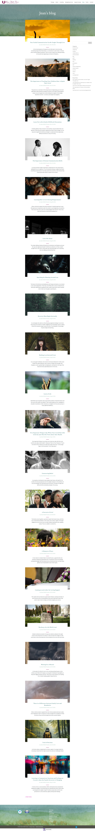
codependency (76, 53)
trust (74, 73)
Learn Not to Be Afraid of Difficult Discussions (47, 122)
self (73, 64)
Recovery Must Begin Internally (47, 316)
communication (76, 54)
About (57, 2)
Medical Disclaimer (39, 826)
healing (74, 59)
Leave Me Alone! (47, 238)
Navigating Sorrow (69, 2)
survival (74, 69)
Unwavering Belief (47, 473)
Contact (91, 2)
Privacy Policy (32, 826)
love (73, 61)
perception (75, 63)
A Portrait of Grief (47, 512)
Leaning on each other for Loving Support (47, 590)
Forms (87, 2)
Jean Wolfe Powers (45, 44)
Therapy (52, 2)
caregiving (75, 49)
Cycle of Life (47, 394)
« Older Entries (28, 796)
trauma (74, 71)
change (74, 51)
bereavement (75, 47)
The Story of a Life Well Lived (47, 627)
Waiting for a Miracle (47, 664)
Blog (83, 2)
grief (73, 58)
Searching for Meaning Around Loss (47, 277)
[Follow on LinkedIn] (76, 827)
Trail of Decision (47, 742)
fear (73, 56)
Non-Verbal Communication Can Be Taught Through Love (47, 42)
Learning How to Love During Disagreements (47, 200)
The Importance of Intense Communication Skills (47, 161)
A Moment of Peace (47, 551)
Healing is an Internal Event (47, 355)
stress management (77, 66)
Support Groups (77, 2)
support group (75, 68)
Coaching (62, 2)
